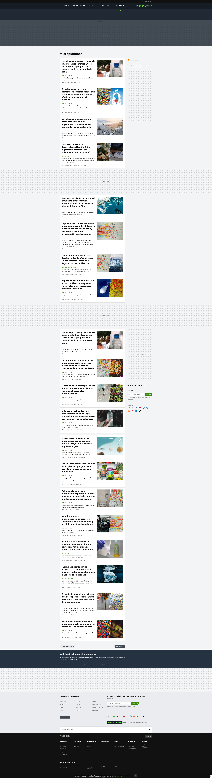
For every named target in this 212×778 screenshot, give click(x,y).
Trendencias (131, 744)
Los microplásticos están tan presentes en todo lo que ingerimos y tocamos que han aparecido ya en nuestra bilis (76, 122)
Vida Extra (76, 746)
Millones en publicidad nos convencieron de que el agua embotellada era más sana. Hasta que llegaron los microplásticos (78, 414)
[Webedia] (148, 1)
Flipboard (132, 410)
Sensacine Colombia (90, 767)
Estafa (138, 63)
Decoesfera (131, 746)
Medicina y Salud (67, 75)
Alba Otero (69, 484)
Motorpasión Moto (119, 746)
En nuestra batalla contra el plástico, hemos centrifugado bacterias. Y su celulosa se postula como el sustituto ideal (77, 545)
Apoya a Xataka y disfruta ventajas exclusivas (135, 722)
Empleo (78, 710)
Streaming (72, 665)
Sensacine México (92, 765)
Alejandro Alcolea (71, 165)
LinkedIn (136, 410)
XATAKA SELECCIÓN (79, 6)
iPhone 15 (134, 67)
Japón (147, 65)
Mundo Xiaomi (63, 754)
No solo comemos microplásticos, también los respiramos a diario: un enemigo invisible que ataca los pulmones (78, 520)
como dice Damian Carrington (76, 244)
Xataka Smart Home (63, 751)
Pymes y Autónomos (145, 746)
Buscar (148, 729)
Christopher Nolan (146, 63)
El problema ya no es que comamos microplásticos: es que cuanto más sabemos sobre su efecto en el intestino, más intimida (78, 94)
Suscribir (148, 394)
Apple (83, 665)
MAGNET (109, 6)
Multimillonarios (139, 65)
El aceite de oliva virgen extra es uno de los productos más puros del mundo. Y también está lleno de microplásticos (78, 597)
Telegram (143, 6)
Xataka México (64, 765)
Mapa (131, 65)
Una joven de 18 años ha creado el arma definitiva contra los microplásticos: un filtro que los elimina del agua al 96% (78, 201)
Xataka (62, 744)
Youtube (148, 6)
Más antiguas (119, 646)
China (129, 63)
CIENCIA (91, 6)
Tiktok (140, 6)
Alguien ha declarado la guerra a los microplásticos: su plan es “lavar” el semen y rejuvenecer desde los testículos (78, 284)
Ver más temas (65, 717)
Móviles (62, 704)
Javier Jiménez (69, 249)
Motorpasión (117, 744)
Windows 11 (95, 710)
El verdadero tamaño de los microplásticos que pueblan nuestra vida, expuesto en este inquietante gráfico (77, 442)
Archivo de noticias (68, 646)
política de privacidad (129, 706)
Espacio (94, 701)
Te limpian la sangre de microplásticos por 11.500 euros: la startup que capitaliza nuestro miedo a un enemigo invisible (78, 494)
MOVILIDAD (100, 6)
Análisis (78, 665)
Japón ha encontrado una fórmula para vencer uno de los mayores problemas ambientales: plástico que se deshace (78, 570)
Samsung (89, 665)
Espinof (89, 746)
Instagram (146, 6)
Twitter (151, 6)
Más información (118, 776)
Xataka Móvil (63, 746)
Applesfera (63, 748)
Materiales (65, 156)
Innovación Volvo (109, 21)
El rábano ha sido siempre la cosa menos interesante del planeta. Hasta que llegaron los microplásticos (78, 389)
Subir (147, 736)
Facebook (136, 407)
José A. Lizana (69, 82)
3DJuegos (76, 744)
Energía (78, 704)
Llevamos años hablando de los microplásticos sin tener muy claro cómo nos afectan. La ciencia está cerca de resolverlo (78, 364)
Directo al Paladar (105, 744)
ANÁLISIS (67, 6)
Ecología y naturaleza (69, 210)
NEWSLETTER (120, 6)
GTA (129, 67)
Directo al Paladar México (105, 765)
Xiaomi (141, 67)
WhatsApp (137, 6)
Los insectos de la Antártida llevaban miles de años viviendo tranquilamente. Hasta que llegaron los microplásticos (77, 259)
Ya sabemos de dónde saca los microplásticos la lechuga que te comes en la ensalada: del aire (78, 624)
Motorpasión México (117, 765)
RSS (129, 410)
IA (133, 63)
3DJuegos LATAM (78, 765)
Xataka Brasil (63, 767)
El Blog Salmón (145, 744)
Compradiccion (132, 748)
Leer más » (79, 80)
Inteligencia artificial (99, 665)
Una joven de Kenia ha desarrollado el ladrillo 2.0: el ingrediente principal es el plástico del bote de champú (76, 148)
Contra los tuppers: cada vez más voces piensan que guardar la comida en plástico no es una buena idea (78, 467)
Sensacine (90, 744)
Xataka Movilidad (96, 704)
